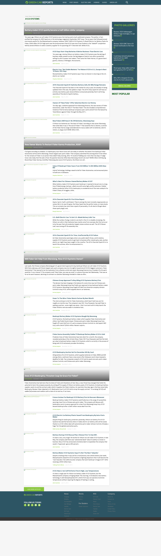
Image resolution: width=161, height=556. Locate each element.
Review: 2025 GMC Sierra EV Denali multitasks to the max (124, 44)
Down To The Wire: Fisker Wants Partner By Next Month (73, 298)
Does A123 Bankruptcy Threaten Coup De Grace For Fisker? (51, 375)
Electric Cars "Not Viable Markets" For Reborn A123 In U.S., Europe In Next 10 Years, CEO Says (79, 70)
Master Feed (96, 499)
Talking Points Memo (58, 464)
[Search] (131, 2)
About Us (110, 496)
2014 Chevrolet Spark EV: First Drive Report (68, 199)
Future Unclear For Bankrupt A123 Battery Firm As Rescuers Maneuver (78, 397)
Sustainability (68, 501)
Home (26, 16)
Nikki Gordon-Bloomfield (59, 429)
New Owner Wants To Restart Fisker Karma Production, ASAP (53, 143)
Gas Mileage (67, 504)
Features (66, 516)
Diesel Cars (67, 513)
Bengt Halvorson (57, 211)
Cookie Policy (111, 509)
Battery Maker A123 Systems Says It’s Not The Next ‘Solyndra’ (75, 453)
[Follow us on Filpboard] (39, 505)
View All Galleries (124, 86)
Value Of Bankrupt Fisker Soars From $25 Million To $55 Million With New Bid (79, 166)
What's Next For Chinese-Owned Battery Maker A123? (72, 181)
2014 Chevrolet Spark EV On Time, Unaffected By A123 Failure (75, 235)
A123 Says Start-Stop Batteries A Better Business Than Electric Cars (78, 51)
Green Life (113, 2)
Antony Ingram (57, 193)
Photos (81, 496)
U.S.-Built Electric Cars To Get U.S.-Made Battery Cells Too (74, 217)
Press (109, 501)
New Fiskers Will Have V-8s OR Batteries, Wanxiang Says (73, 121)
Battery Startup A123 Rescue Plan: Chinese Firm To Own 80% (75, 435)
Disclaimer (110, 506)
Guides (104, 2)
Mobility (66, 499)
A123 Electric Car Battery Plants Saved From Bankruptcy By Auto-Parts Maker (79, 416)
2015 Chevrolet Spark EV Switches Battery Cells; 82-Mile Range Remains (79, 85)
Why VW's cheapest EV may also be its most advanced (123, 78)
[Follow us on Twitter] (28, 505)
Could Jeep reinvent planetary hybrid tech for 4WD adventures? (124, 57)
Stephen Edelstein (58, 79)
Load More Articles (34, 489)
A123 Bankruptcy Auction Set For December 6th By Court (73, 352)
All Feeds (95, 496)
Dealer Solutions (83, 506)
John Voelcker (28, 33)
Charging (66, 496)
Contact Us (111, 499)
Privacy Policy (111, 511)
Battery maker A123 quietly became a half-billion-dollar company (54, 29)
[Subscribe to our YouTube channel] (35, 505)
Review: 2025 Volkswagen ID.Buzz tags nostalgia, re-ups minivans (124, 33)
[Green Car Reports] (39, 2)
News (65, 2)
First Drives (73, 2)
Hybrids (96, 2)
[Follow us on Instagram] (32, 505)
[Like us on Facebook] (25, 505)
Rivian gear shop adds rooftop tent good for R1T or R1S (124, 68)
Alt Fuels (66, 511)
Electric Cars (86, 2)
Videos (81, 499)
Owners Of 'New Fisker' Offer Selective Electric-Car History (74, 103)
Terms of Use (111, 504)
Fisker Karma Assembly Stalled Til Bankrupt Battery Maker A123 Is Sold (79, 334)
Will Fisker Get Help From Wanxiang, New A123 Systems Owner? (54, 258)
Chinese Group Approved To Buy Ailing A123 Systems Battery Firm (77, 280)
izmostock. (92, 519)
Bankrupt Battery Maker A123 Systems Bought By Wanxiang (75, 316)
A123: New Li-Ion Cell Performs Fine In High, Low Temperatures (76, 471)
